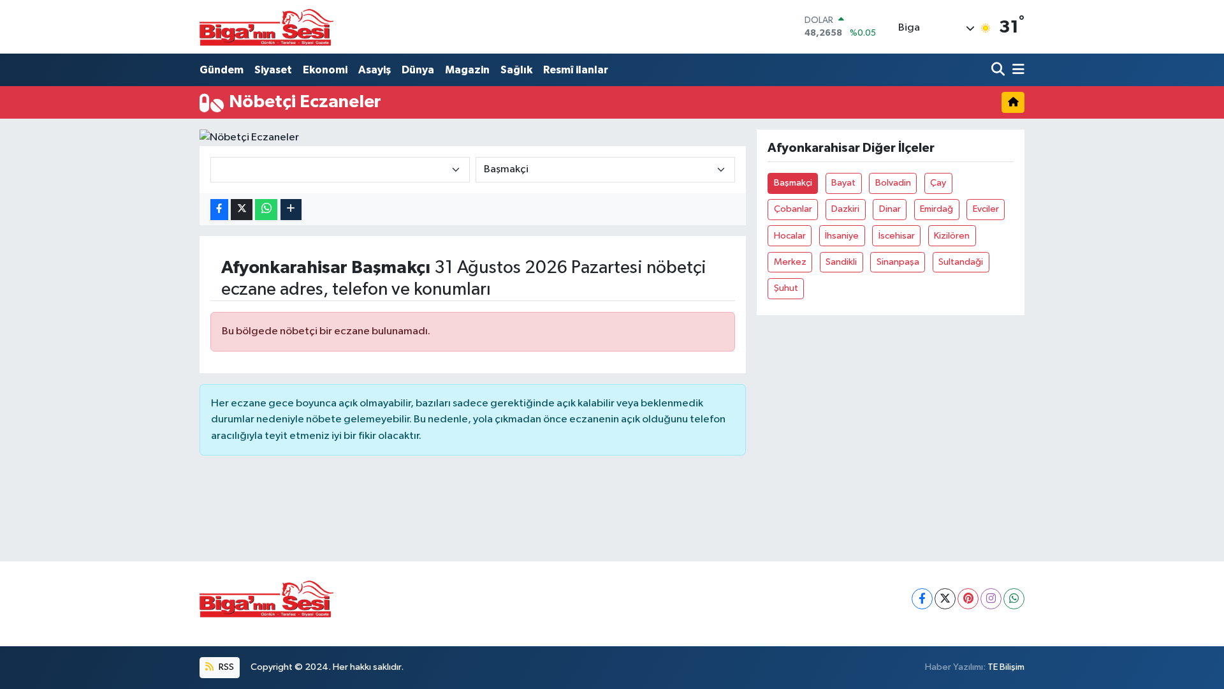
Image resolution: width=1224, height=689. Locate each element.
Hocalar (790, 236)
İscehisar (896, 236)
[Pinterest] (968, 598)
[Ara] (999, 70)
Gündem (222, 69)
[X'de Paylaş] (241, 209)
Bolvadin (893, 183)
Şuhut (786, 288)
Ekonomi (325, 69)
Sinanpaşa (898, 262)
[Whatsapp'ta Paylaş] (266, 209)
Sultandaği (960, 262)
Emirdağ (936, 209)
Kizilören (952, 236)
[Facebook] (922, 598)
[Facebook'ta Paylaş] (219, 209)
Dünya (418, 69)
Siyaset (273, 69)
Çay (938, 183)
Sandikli (841, 262)
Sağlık (516, 69)
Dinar (890, 209)
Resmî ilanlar (575, 69)
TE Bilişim (1005, 667)
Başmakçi (793, 183)
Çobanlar (793, 209)
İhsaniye (842, 236)
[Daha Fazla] (291, 209)
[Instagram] (991, 598)
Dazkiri (845, 209)
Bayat (843, 183)
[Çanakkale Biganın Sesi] (266, 27)
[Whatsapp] (1013, 598)
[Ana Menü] (1016, 70)
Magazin (467, 69)
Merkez (790, 262)
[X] (945, 598)
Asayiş (374, 69)
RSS (225, 667)
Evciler (986, 209)
